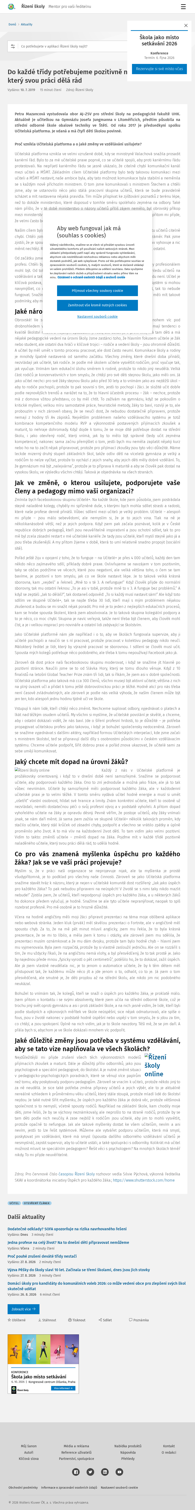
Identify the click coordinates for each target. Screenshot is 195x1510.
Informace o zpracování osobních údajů (69, 1487)
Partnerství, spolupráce (76, 1459)
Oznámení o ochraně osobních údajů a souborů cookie (91, 277)
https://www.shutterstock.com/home (144, 1180)
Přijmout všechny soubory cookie (97, 291)
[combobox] (97, 46)
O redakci (169, 1453)
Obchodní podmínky (23, 1487)
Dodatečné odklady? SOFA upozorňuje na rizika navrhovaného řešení (67, 1229)
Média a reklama (76, 1446)
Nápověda (128, 1453)
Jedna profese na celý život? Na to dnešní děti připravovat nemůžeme (68, 1242)
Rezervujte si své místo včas (159, 69)
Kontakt (169, 1446)
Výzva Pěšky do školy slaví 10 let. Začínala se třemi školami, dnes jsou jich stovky (79, 1270)
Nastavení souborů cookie (119, 1487)
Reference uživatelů (76, 1453)
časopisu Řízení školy (76, 1174)
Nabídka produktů (127, 1446)
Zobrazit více (21, 1309)
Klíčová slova (29, 1459)
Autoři (28, 1453)
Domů (12, 24)
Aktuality (26, 24)
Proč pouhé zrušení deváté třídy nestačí (42, 1256)
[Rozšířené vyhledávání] (13, 46)
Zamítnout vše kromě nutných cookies (97, 305)
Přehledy (128, 1459)
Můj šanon (29, 1446)
